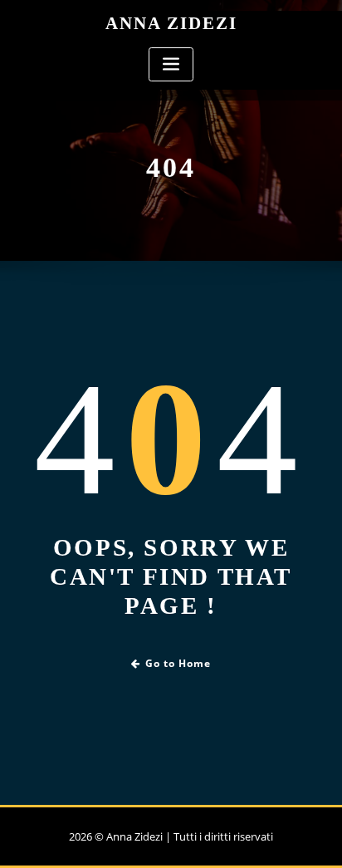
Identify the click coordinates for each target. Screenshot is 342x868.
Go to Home (178, 663)
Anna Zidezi (171, 22)
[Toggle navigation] (171, 64)
